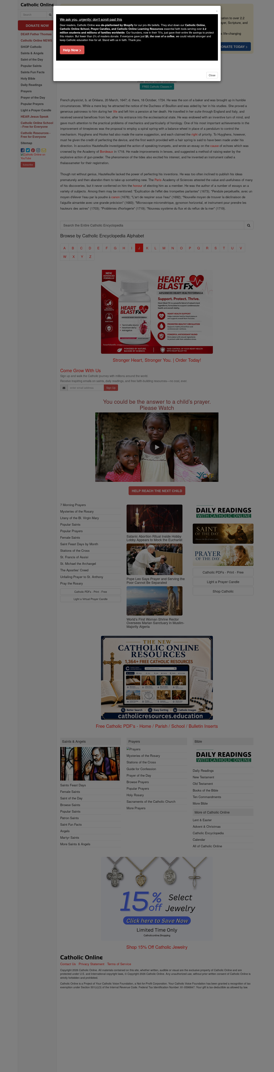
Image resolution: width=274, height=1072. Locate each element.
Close (212, 75)
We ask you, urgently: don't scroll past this (91, 19)
